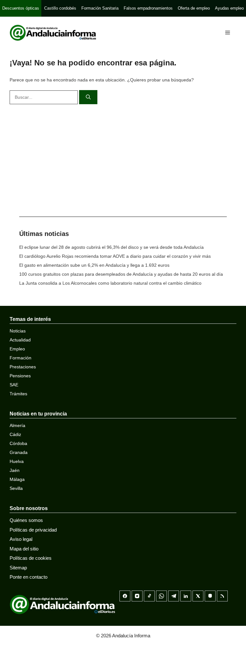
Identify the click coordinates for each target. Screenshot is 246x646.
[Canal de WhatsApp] (161, 596)
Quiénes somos (26, 520)
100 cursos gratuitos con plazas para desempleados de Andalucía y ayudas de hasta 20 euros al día (121, 274)
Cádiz (15, 434)
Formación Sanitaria (100, 8)
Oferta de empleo (194, 8)
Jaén (15, 470)
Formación (20, 357)
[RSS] (222, 596)
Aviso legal (21, 539)
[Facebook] (124, 596)
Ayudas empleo (229, 8)
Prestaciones (23, 366)
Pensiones (20, 375)
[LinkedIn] (185, 596)
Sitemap (18, 567)
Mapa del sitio (24, 548)
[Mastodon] (210, 596)
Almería (17, 425)
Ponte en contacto (28, 577)
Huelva (17, 461)
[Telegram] (173, 596)
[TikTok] (149, 596)
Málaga (17, 479)
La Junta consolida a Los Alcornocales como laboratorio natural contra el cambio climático (110, 283)
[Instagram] (137, 596)
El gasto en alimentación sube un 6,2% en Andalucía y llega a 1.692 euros (94, 265)
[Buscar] (88, 97)
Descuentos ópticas (20, 8)
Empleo (17, 348)
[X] (198, 596)
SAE (14, 384)
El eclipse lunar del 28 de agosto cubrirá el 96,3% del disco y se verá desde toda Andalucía (111, 247)
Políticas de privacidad (33, 530)
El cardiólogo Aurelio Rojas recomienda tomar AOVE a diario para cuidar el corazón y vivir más (115, 256)
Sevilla (16, 488)
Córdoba (18, 443)
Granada (19, 452)
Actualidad (20, 339)
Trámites (18, 393)
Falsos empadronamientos (148, 8)
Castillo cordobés (60, 8)
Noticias (18, 330)
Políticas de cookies (31, 558)
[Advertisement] (123, 159)
